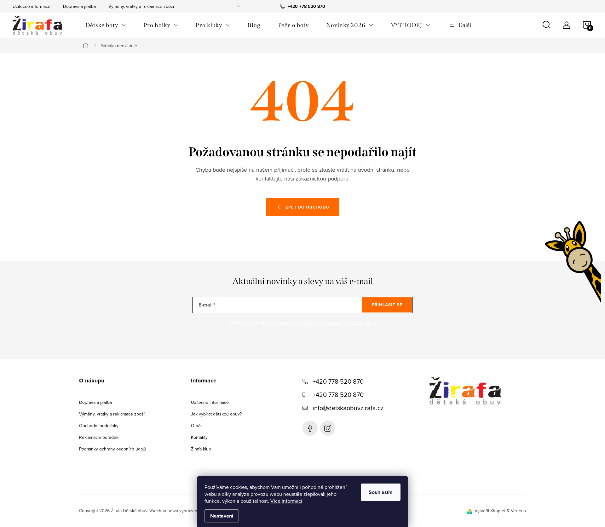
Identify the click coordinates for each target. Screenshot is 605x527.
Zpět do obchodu (307, 207)
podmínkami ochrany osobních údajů (336, 322)
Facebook (310, 428)
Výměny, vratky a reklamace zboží (141, 6)
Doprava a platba (79, 6)
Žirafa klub (201, 449)
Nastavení (221, 515)
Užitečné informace (31, 6)
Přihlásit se (387, 305)
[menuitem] (106, 25)
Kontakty (199, 437)
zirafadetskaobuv (327, 428)
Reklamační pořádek (98, 437)
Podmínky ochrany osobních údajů (112, 449)
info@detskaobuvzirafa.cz (348, 407)
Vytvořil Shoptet (490, 510)
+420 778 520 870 (338, 381)
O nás (197, 425)
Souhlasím (381, 492)
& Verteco (515, 510)
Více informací (286, 500)
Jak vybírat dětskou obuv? (216, 414)
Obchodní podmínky (98, 425)
